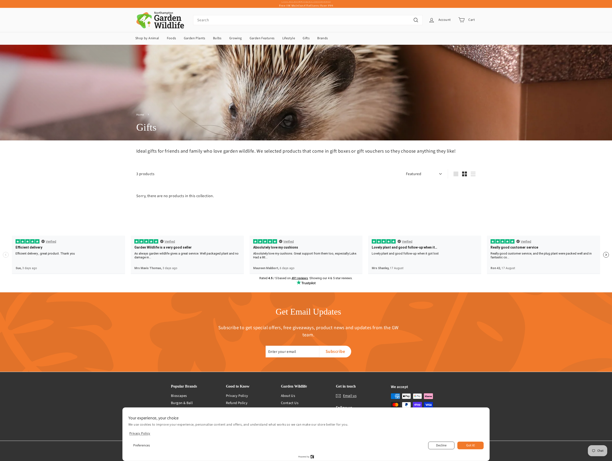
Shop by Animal (147, 38)
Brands (322, 38)
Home (140, 115)
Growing (235, 38)
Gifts (306, 38)
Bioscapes (179, 395)
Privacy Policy (237, 395)
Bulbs (217, 38)
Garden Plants (194, 38)
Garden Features (262, 38)
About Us (288, 395)
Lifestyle (288, 38)
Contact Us (289, 402)
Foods (171, 38)
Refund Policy (236, 402)
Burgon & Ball (182, 402)
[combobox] (308, 20)
